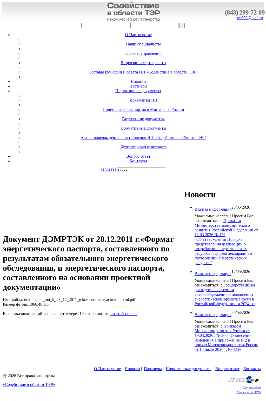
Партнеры (138, 86)
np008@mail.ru (250, 18)
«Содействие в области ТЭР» (29, 384)
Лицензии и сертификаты (143, 63)
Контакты (138, 161)
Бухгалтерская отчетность (144, 147)
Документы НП (143, 100)
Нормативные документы (138, 91)
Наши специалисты (143, 44)
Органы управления (143, 53)
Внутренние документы (143, 119)
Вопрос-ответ (138, 156)
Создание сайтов (252, 387)
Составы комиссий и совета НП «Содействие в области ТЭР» (143, 72)
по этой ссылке (123, 313)
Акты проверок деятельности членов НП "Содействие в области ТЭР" (143, 137)
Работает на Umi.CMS (248, 392)
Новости (138, 81)
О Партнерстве (138, 34)
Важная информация (213, 209)
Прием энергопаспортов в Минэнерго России (143, 109)
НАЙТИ (108, 170)
